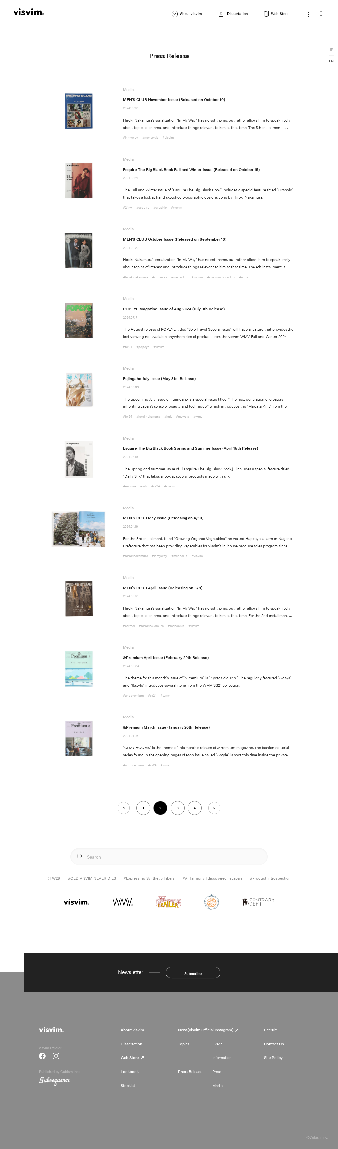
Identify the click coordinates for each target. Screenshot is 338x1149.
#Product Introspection (270, 878)
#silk (143, 486)
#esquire (142, 207)
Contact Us (274, 1044)
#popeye (142, 346)
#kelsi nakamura (148, 416)
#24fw (127, 207)
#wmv (243, 277)
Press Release (190, 1071)
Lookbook (130, 1071)
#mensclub (150, 137)
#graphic (160, 207)
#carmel (129, 625)
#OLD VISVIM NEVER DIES (92, 878)
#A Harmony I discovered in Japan (212, 878)
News (205, 1030)
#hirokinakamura (135, 277)
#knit (168, 416)
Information (222, 1057)
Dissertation (131, 1044)
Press (216, 1071)
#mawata (182, 416)
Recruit (270, 1030)
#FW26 (53, 878)
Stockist (128, 1085)
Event (217, 1044)
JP (331, 49)
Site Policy (273, 1057)
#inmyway (130, 137)
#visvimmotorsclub (221, 277)
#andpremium (133, 695)
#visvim (168, 137)
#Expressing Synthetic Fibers (149, 878)
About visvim (132, 1030)
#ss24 (155, 486)
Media (217, 1085)
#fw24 (127, 346)
